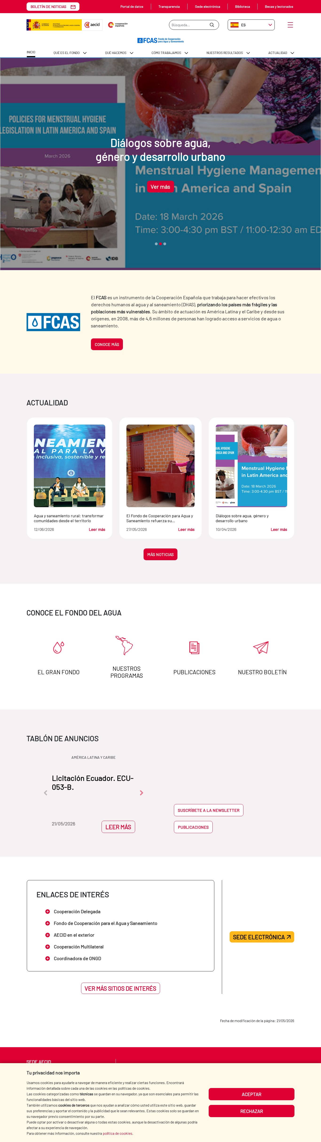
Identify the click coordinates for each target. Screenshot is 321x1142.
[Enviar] (212, 24)
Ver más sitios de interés (120, 988)
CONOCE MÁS (107, 344)
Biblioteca (242, 6)
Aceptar (251, 1094)
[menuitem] (31, 52)
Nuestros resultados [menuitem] (225, 53)
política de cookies (117, 1133)
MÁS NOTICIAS (160, 554)
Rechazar (251, 1111)
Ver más (160, 186)
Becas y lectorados (279, 6)
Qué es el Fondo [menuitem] (67, 53)
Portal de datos (132, 6)
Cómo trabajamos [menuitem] (166, 53)
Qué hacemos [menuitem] (115, 53)
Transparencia (169, 6)
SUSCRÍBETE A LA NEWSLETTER (208, 810)
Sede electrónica (207, 6)
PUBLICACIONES (193, 827)
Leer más (97, 529)
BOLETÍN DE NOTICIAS (48, 6)
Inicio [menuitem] (31, 52)
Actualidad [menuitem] (277, 53)
